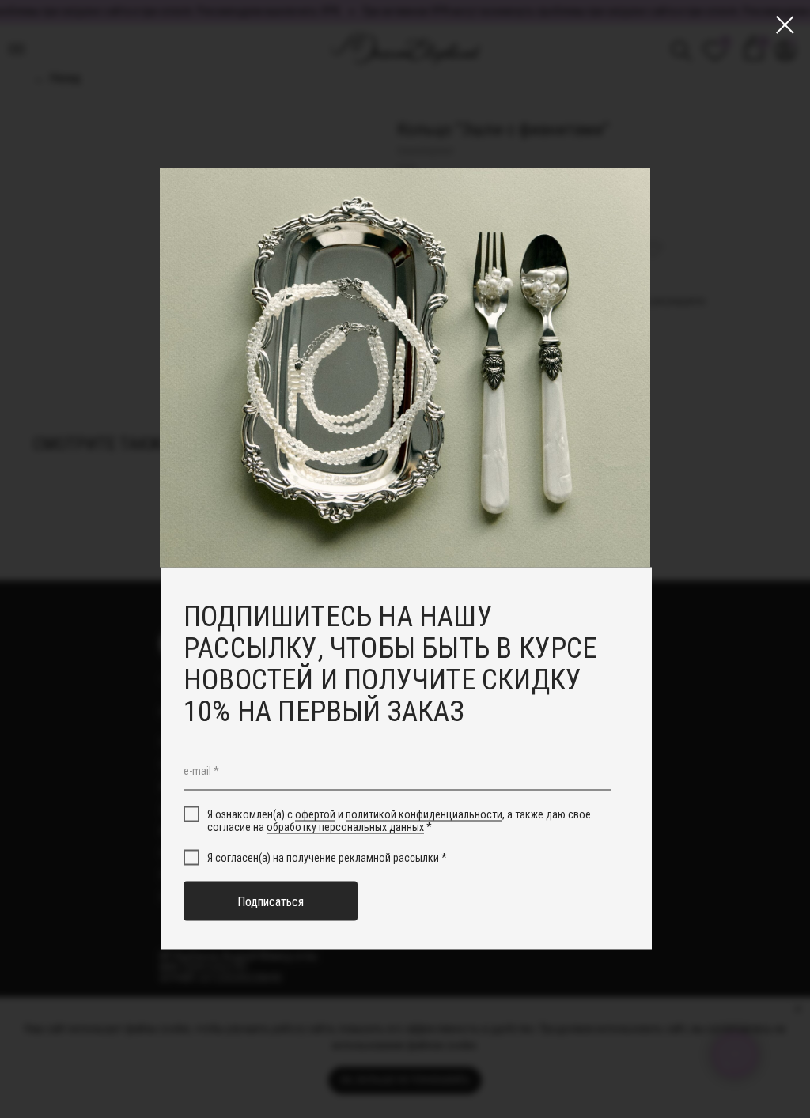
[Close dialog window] (785, 25)
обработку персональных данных (345, 827)
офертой (315, 813)
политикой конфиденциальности (424, 813)
